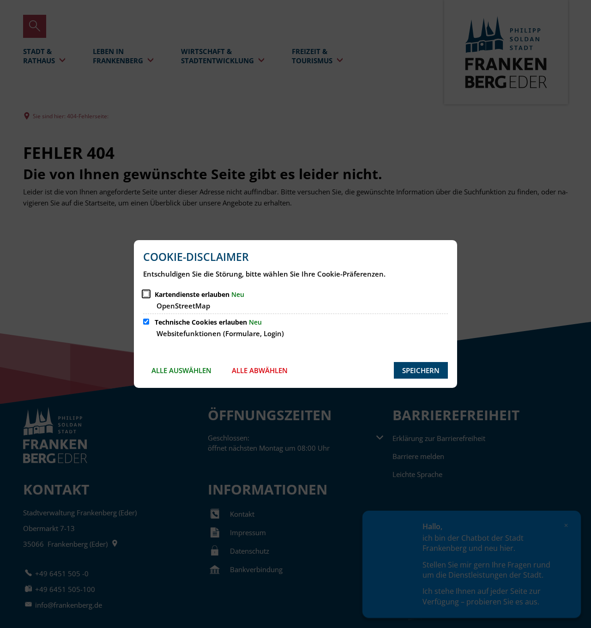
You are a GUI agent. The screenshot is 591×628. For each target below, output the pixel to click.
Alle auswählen (181, 370)
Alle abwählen (260, 370)
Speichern (421, 370)
